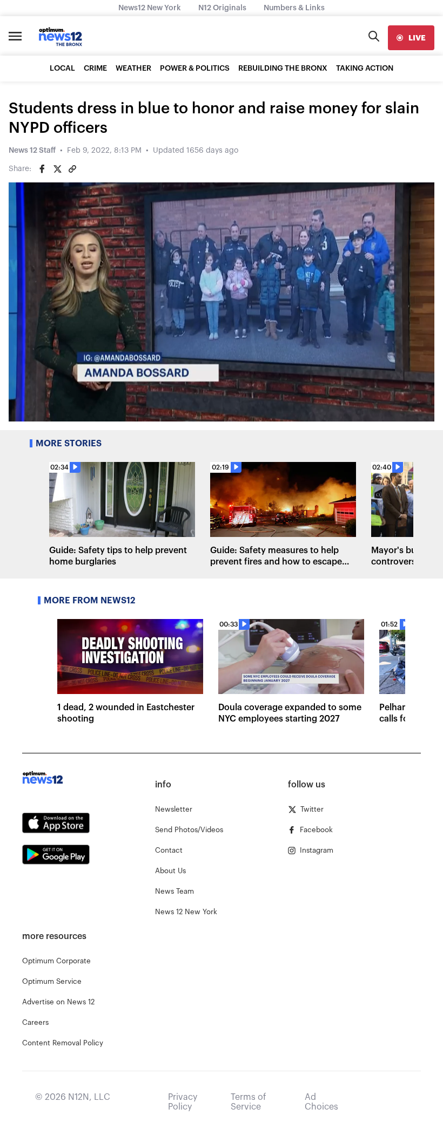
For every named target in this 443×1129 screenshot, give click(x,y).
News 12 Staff (32, 150)
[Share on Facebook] (42, 169)
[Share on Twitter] (57, 169)
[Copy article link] (72, 169)
